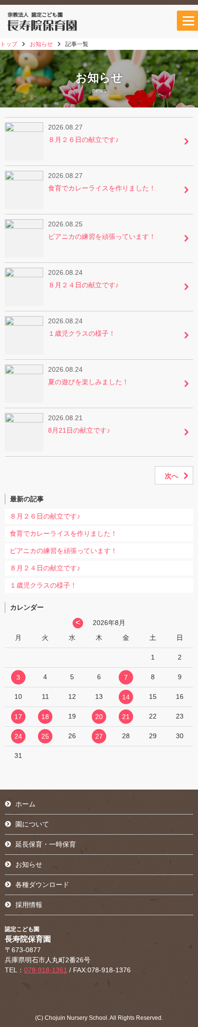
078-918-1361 (45, 970)
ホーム (25, 804)
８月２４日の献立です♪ (45, 568)
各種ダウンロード (42, 884)
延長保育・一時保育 (45, 844)
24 (18, 736)
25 (45, 736)
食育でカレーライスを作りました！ (63, 533)
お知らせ (41, 44)
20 (99, 716)
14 (126, 697)
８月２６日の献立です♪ (45, 516)
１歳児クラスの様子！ (43, 585)
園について (32, 824)
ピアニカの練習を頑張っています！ (63, 551)
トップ (8, 44)
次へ (171, 476)
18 (45, 716)
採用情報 (28, 905)
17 (18, 716)
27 (99, 736)
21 (126, 716)
